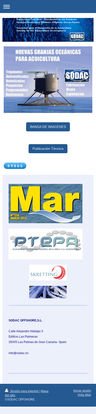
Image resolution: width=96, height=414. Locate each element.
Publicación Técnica (48, 149)
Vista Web (84, 395)
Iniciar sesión (82, 390)
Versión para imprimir (24, 391)
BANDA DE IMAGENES (48, 127)
